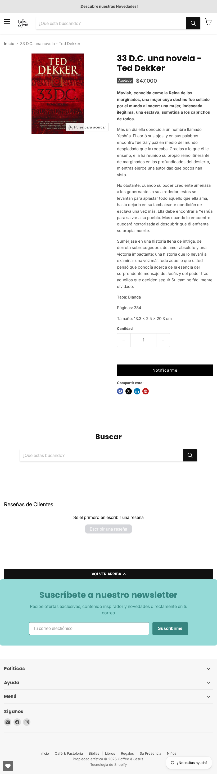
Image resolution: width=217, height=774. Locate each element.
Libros (110, 753)
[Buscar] (193, 23)
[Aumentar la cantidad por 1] (163, 340)
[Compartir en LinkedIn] (137, 391)
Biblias (94, 753)
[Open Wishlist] (8, 766)
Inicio (9, 43)
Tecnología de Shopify (108, 764)
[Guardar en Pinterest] (145, 391)
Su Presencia (150, 753)
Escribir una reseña (108, 529)
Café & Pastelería (69, 753)
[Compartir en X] (128, 391)
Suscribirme (170, 628)
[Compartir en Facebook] (120, 391)
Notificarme (165, 370)
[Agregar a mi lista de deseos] (122, 359)
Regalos (127, 753)
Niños (172, 753)
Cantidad (125, 329)
